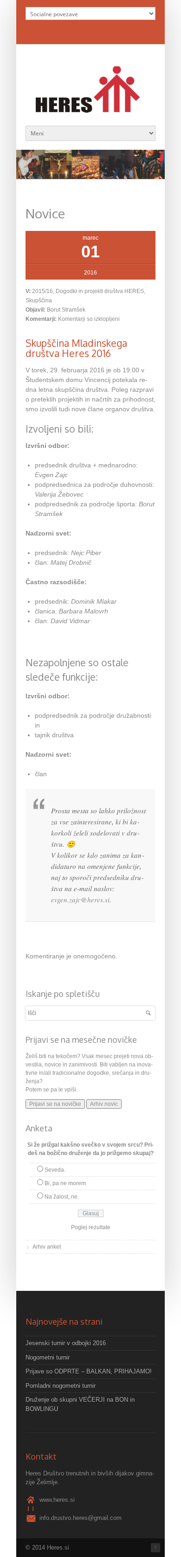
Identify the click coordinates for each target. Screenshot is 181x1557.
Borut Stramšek (66, 309)
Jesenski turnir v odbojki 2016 (66, 1343)
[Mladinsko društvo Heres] (90, 107)
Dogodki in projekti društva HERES (100, 291)
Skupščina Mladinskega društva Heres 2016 (76, 348)
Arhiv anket (46, 1247)
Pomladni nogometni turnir (61, 1385)
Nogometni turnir (48, 1357)
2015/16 (42, 291)
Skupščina (39, 300)
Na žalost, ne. (62, 1196)
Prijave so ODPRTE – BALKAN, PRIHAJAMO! (89, 1371)
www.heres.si (57, 1499)
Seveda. (55, 1170)
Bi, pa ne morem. (66, 1183)
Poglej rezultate (90, 1227)
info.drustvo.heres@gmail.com (80, 1517)
